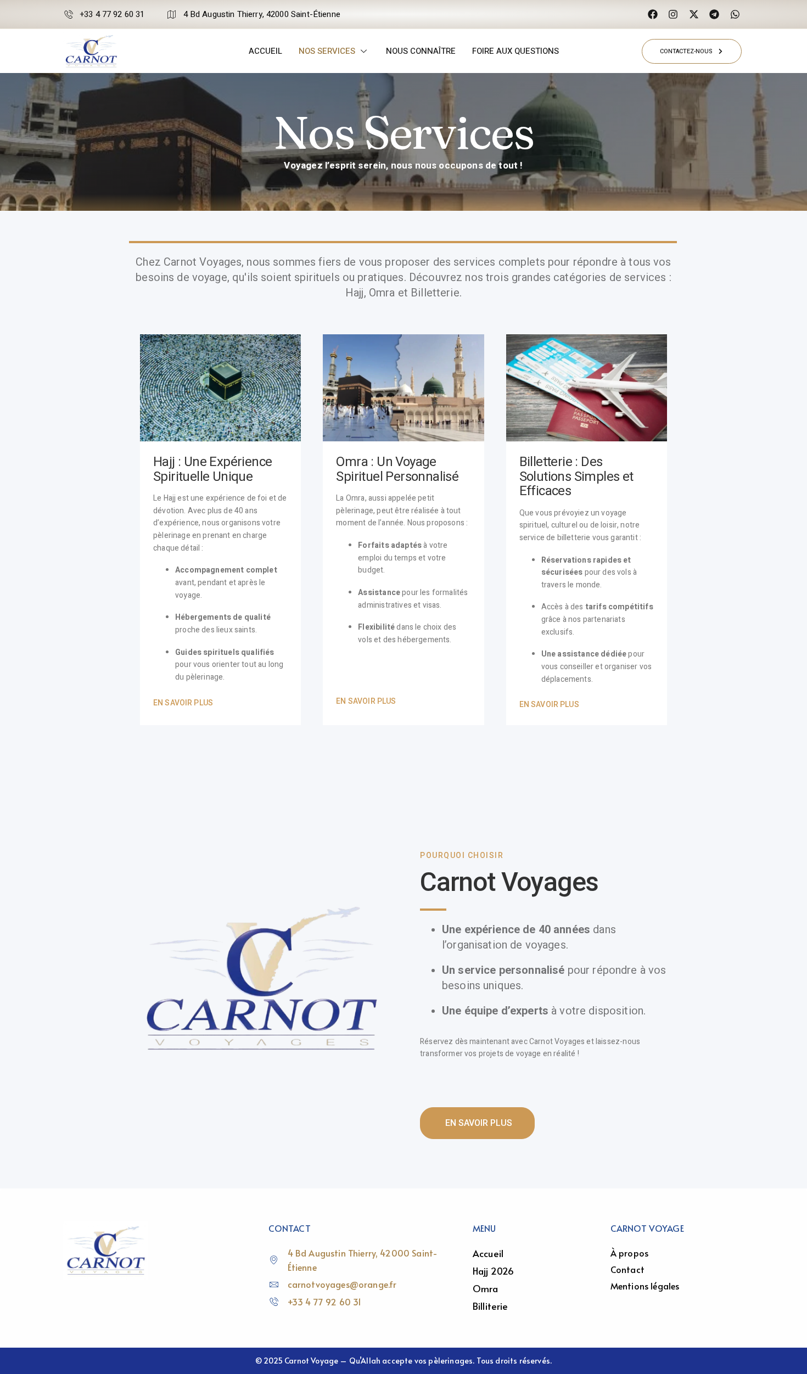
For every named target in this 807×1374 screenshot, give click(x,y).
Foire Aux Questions (515, 51)
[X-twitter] (693, 14)
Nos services (327, 51)
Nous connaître (421, 51)
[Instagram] (673, 14)
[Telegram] (714, 14)
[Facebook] (652, 14)
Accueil (265, 51)
